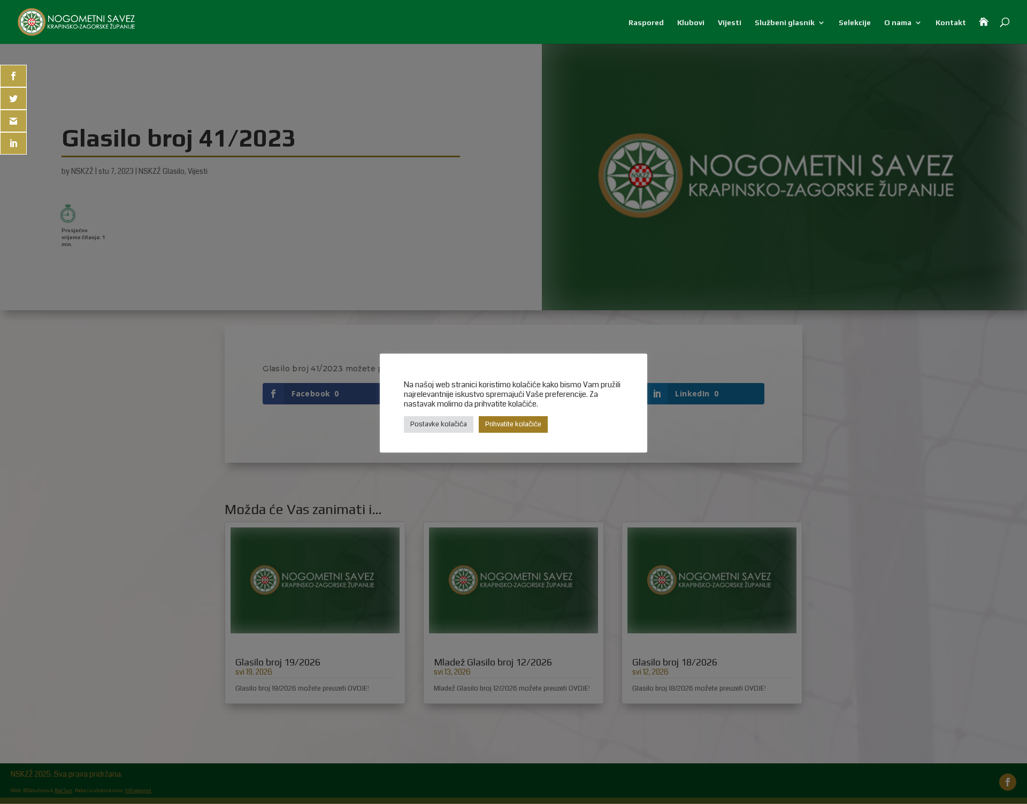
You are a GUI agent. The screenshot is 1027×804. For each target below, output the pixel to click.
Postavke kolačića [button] (438, 424)
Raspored (646, 23)
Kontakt (951, 23)
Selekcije (855, 23)
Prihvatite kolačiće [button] (513, 424)
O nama (897, 23)
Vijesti (729, 23)
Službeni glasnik (785, 23)
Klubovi (690, 23)
